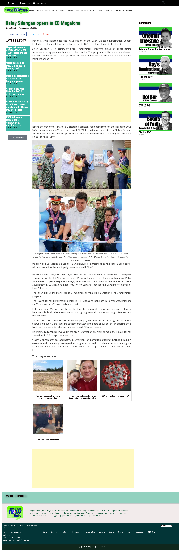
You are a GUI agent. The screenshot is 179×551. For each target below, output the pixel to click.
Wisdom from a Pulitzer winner (155, 49)
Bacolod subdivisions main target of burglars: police (17, 78)
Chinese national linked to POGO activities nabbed (15, 91)
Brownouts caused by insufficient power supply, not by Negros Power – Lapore (17, 105)
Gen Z (101, 10)
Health (109, 10)
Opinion (39, 10)
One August (145, 104)
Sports (93, 10)
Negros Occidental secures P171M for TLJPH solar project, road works (17, 51)
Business (59, 10)
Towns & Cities (72, 10)
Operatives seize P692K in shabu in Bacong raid (15, 65)
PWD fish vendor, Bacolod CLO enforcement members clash (15, 121)
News (31, 10)
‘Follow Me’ (145, 132)
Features (49, 10)
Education (119, 10)
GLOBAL (129, 10)
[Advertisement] (81, 92)
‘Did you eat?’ (146, 76)
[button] (163, 2)
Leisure (84, 10)
